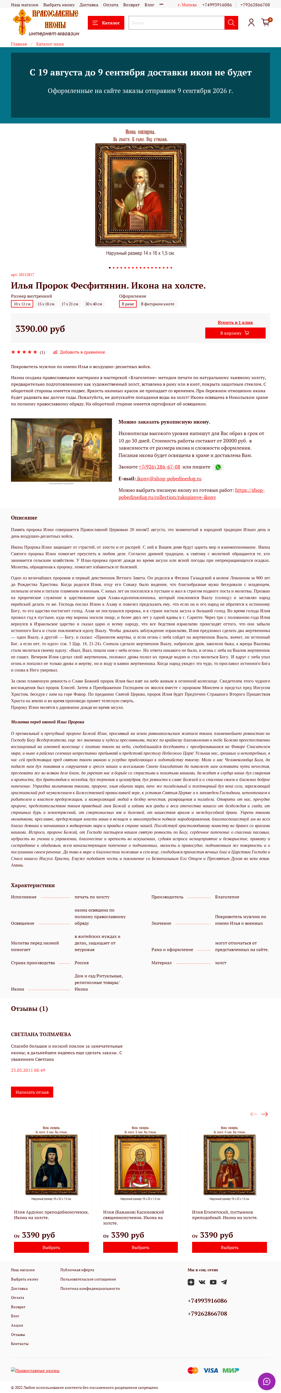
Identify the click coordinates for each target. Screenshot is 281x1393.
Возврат (131, 5)
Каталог (111, 23)
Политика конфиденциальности (90, 1288)
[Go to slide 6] (129, 268)
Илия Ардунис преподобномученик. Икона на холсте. (51, 1214)
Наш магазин (24, 5)
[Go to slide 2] (113, 268)
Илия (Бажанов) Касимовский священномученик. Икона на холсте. (133, 1217)
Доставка (89, 5)
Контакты (20, 1343)
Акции (17, 1325)
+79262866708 (255, 5)
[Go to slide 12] (152, 268)
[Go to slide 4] (121, 268)
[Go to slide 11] (148, 268)
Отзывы (18, 1334)
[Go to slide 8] (136, 268)
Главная (19, 44)
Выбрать (51, 1247)
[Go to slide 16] (167, 268)
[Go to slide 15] (163, 268)
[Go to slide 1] (110, 268)
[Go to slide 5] (125, 268)
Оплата (110, 5)
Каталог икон (50, 44)
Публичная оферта (77, 1269)
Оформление (132, 296)
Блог (149, 5)
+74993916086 (217, 5)
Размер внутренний (31, 296)
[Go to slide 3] (117, 268)
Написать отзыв (32, 1092)
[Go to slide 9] (140, 268)
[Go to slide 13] (156, 268)
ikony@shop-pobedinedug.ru (168, 478)
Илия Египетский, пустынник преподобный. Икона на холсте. (225, 1214)
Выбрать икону (59, 5)
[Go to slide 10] (144, 268)
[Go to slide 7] (133, 268)
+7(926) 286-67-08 (159, 467)
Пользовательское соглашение (88, 1279)
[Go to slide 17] (171, 268)
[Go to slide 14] (160, 268)
